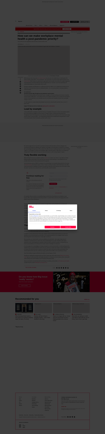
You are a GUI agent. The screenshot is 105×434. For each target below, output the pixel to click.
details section (66, 223)
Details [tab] (46, 210)
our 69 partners (35, 215)
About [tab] (71, 210)
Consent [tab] (34, 210)
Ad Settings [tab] (58, 210)
